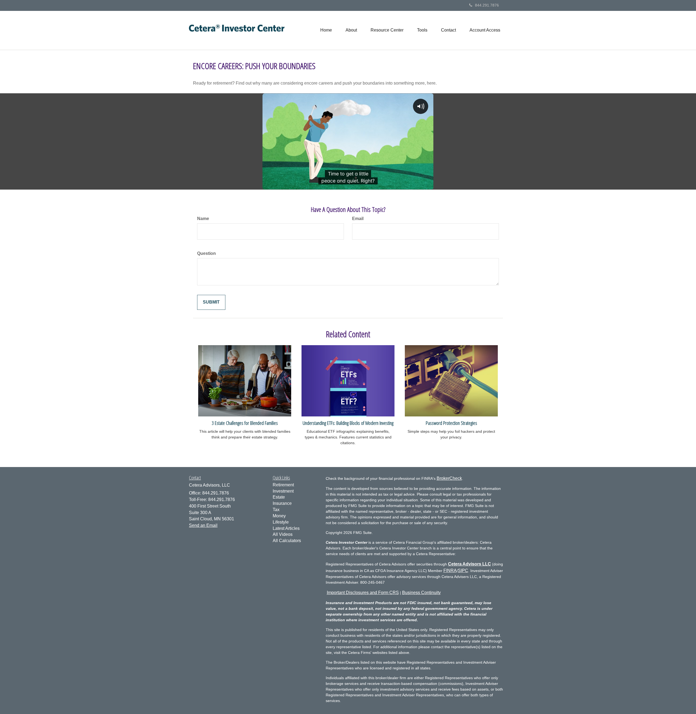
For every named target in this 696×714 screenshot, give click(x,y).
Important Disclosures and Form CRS (363, 592)
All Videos (283, 534)
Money (279, 516)
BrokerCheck (449, 478)
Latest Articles (286, 528)
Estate (279, 497)
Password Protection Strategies (451, 422)
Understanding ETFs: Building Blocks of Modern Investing (348, 422)
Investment (283, 491)
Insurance (282, 503)
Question (206, 253)
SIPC (463, 570)
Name (203, 218)
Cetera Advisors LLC (469, 564)
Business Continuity (421, 592)
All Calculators (287, 540)
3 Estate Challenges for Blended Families (245, 422)
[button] (351, 30)
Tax (276, 509)
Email (357, 218)
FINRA (450, 570)
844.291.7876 (487, 5)
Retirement (283, 485)
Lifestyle (281, 522)
